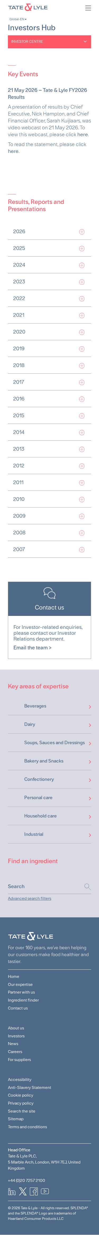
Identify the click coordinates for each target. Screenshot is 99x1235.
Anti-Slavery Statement (29, 1087)
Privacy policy (21, 1103)
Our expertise (20, 984)
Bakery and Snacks (43, 761)
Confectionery (39, 779)
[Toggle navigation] (96, 20)
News (13, 1043)
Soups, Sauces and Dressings (54, 742)
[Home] (49, 6)
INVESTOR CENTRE (27, 41)
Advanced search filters (29, 898)
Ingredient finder (23, 1000)
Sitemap (15, 1118)
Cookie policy (20, 1095)
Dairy (29, 724)
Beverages (35, 706)
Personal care (38, 797)
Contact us (18, 1008)
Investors (16, 1035)
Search (85, 886)
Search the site (21, 1111)
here (82, 134)
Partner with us (21, 992)
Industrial (33, 834)
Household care (40, 816)
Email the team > (32, 647)
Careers (15, 1051)
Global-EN (17, 19)
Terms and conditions (27, 1126)
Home (13, 976)
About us (16, 1027)
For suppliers (19, 1059)
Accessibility (19, 1079)
